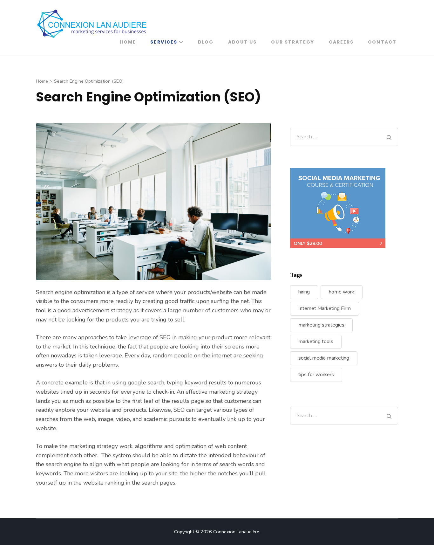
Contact (382, 42)
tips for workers (316, 374)
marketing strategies (321, 324)
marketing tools (315, 341)
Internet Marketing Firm (324, 308)
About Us (242, 42)
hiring (304, 291)
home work (341, 291)
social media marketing (323, 358)
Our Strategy (292, 42)
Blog (206, 42)
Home (128, 42)
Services (163, 42)
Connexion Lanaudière (236, 531)
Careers (341, 42)
